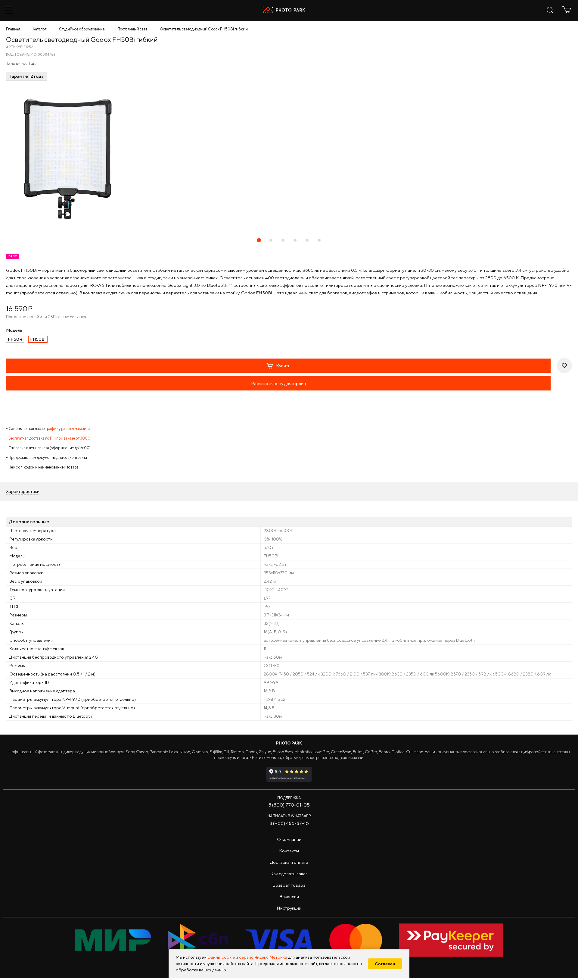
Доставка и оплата (289, 862)
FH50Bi (37, 339)
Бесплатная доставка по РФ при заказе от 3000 (49, 438)
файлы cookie (221, 957)
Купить (283, 365)
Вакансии (289, 896)
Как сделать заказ (289, 873)
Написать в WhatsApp (289, 815)
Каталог (39, 29)
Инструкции (289, 908)
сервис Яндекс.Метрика (263, 957)
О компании (289, 839)
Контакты (289, 850)
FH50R (15, 339)
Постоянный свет (132, 29)
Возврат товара (289, 885)
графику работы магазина (67, 428)
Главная (13, 29)
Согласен (385, 963)
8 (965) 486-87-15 (289, 823)
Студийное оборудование (82, 29)
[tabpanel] (289, 159)
